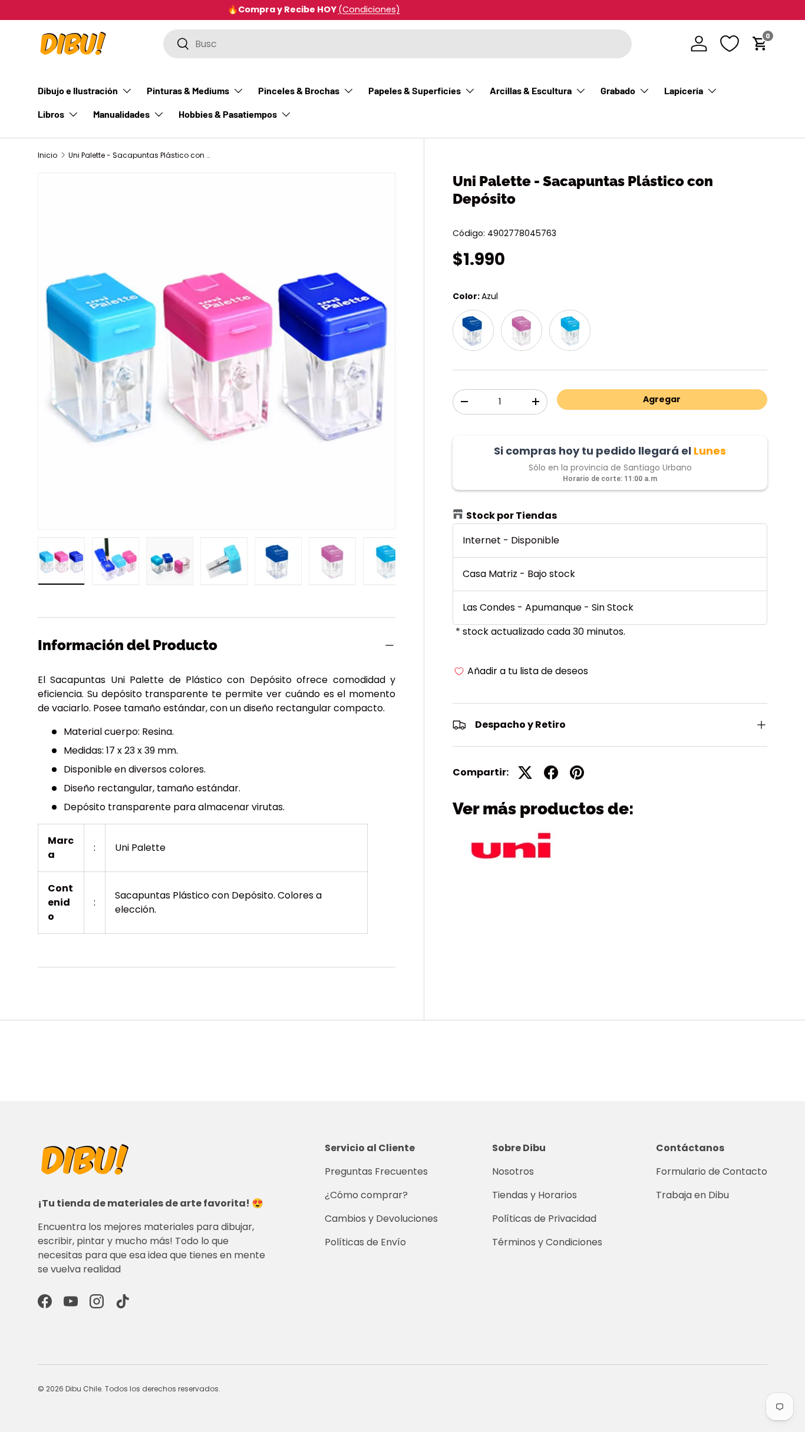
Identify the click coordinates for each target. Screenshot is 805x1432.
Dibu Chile (83, 1389)
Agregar (662, 399)
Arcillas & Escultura (531, 90)
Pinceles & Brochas (298, 90)
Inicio (47, 155)
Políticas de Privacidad (544, 1218)
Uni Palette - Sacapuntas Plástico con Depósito (139, 155)
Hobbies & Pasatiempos (228, 114)
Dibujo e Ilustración (78, 90)
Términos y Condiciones (547, 1242)
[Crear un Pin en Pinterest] (577, 772)
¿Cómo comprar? (366, 1195)
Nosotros (513, 1171)
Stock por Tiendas (511, 515)
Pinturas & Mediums (188, 90)
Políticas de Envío (365, 1242)
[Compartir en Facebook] (551, 772)
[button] (760, 44)
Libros (51, 114)
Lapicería (683, 90)
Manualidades (121, 114)
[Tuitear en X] (525, 772)
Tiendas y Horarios (534, 1195)
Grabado (618, 90)
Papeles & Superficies (414, 90)
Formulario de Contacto (711, 1171)
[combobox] (397, 43)
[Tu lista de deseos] (729, 44)
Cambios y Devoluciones (381, 1218)
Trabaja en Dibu (692, 1195)
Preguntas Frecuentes (376, 1171)
